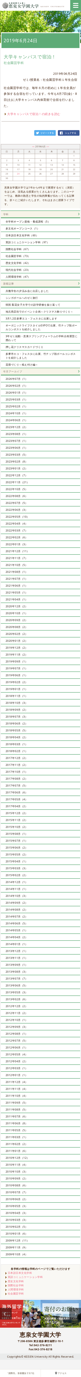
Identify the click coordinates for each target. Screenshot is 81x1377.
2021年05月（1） (17, 592)
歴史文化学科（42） (18, 263)
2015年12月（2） (17, 813)
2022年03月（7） (17, 530)
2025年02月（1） (17, 406)
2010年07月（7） (17, 1192)
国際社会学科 (16, 1285)
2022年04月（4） (17, 523)
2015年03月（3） (17, 868)
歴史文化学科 (16, 1281)
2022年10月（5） (17, 489)
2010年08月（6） (17, 1185)
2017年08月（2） (17, 778)
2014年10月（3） (17, 896)
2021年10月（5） (17, 565)
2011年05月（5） (17, 1130)
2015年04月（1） (17, 861)
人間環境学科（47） (18, 277)
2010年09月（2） (17, 1178)
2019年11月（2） (17, 654)
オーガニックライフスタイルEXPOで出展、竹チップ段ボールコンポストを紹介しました (41, 327)
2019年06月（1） (17, 675)
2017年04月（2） (17, 806)
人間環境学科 (16, 1289)
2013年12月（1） (17, 951)
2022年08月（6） (17, 496)
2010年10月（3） (17, 1171)
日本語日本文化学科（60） (22, 235)
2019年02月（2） (17, 682)
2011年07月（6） (17, 1116)
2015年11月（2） (17, 820)
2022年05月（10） (17, 517)
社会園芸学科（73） (18, 256)
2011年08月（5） (17, 1109)
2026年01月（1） (17, 392)
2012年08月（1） (17, 1034)
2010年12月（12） (17, 1158)
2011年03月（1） (17, 1137)
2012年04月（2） (17, 1061)
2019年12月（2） (17, 648)
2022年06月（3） (17, 510)
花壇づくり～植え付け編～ (22, 364)
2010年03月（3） (17, 1220)
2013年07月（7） (17, 978)
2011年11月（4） (17, 1089)
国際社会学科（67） (18, 249)
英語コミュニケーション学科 (25, 1277)
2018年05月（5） (17, 730)
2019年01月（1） (17, 689)
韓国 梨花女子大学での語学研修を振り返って (33, 305)
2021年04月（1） (17, 599)
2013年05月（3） (17, 992)
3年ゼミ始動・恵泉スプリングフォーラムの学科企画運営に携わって (42, 338)
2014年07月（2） (17, 916)
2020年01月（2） (17, 641)
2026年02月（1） (17, 386)
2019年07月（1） (17, 668)
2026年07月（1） (17, 379)
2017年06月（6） (17, 792)
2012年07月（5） (17, 1040)
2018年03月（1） (17, 744)
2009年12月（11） (17, 1240)
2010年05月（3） (17, 1206)
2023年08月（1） (17, 434)
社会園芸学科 (16, 1293)
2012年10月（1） (17, 1020)
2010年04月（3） (17, 1213)
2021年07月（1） (17, 579)
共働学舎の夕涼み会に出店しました (27, 291)
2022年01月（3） (17, 544)
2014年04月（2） (17, 937)
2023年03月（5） (17, 454)
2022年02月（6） (17, 537)
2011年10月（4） (17, 1096)
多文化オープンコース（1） (23, 228)
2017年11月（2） (17, 765)
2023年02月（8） (17, 461)
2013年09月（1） (17, 965)
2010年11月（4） (17, 1165)
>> (47, 146)
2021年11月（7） (17, 558)
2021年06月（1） (17, 585)
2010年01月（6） (17, 1233)
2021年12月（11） (17, 551)
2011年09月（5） (17, 1102)
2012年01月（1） (17, 1075)
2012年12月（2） (17, 1006)
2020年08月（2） (17, 627)
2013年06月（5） (17, 985)
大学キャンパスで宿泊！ (30, 57)
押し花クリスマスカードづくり (24, 347)
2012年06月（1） (17, 1047)
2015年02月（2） (17, 875)
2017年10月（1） (17, 772)
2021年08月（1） (17, 572)
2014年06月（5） (17, 923)
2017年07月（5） (17, 785)
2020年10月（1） (17, 613)
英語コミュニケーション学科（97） (27, 242)
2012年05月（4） (17, 1054)
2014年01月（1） (17, 944)
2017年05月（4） (17, 799)
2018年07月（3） (17, 716)
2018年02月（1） (17, 751)
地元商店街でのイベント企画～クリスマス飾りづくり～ (39, 311)
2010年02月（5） (17, 1227)
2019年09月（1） (17, 661)
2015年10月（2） (17, 827)
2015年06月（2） (17, 847)
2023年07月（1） (17, 441)
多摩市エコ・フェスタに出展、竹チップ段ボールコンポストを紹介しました (41, 356)
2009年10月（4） (17, 1254)
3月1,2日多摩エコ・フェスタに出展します (31, 318)
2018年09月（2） (17, 710)
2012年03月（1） (17, 1068)
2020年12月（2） (17, 606)
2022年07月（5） (17, 503)
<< (33, 146)
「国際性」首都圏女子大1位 (20, 1373)
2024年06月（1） (17, 420)
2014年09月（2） (17, 903)
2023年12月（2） (17, 427)
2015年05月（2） (17, 854)
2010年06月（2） (17, 1199)
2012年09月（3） (17, 1027)
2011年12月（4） (17, 1082)
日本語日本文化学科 (20, 1273)
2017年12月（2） (17, 758)
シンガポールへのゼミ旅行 (22, 298)
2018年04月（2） (17, 737)
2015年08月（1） (17, 834)
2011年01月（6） (17, 1151)
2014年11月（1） (17, 889)
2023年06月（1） (17, 448)
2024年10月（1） (17, 413)
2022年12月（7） (17, 475)
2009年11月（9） (17, 1247)
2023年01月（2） (17, 468)
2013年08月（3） (17, 972)
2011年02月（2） (17, 1144)
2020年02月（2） (17, 634)
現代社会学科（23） (18, 270)
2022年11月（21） (17, 482)
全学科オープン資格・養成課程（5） (28, 221)
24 (18, 174)
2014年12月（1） (17, 882)
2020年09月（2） (17, 620)
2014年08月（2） (17, 909)
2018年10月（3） (17, 703)
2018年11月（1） (17, 696)
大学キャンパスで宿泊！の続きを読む (33, 114)
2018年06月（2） (17, 723)
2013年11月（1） (17, 958)
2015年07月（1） (17, 841)
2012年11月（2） (17, 1013)
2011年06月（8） (17, 1123)
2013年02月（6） (17, 999)
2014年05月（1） (17, 930)
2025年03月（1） (17, 399)
